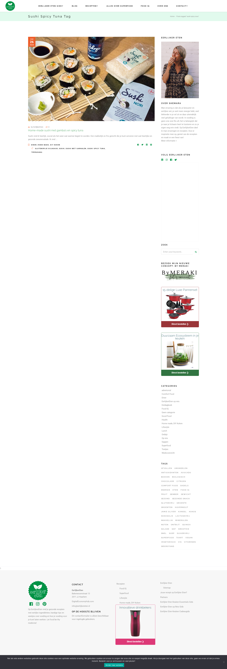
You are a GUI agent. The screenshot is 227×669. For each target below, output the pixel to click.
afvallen (166, 468)
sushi (62, 148)
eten (175, 490)
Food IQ (165, 409)
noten (165, 525)
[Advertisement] (180, 201)
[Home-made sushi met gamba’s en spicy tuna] (91, 79)
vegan (189, 538)
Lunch (164, 431)
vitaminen (190, 542)
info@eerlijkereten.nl (81, 606)
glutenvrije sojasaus (46, 148)
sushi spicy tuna (96, 148)
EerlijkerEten (38, 127)
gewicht (186, 494)
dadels (184, 486)
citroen (181, 481)
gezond (165, 499)
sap (174, 529)
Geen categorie (168, 412)
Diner (34, 145)
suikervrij (183, 533)
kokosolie (167, 516)
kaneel (182, 512)
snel (164, 533)
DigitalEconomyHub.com (83, 601)
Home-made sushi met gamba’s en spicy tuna (55, 130)
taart (179, 538)
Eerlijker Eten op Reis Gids (172, 607)
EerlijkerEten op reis (170, 401)
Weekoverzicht (168, 453)
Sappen (165, 442)
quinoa (186, 525)
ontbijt (175, 525)
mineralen (181, 520)
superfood (167, 538)
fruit (164, 494)
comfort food (169, 486)
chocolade (167, 481)
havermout (181, 507)
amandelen (181, 468)
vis (180, 542)
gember (174, 494)
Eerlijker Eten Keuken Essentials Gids (176, 602)
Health (164, 420)
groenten (167, 507)
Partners (164, 597)
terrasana (36, 152)
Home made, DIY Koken (49, 145)
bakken (165, 477)
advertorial (166, 390)
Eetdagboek (167, 405)
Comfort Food (168, 394)
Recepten (121, 584)
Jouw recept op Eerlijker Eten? (173, 592)
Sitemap (167, 588)
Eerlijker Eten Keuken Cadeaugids (175, 611)
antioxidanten (170, 473)
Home (172, 16)
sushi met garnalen (76, 148)
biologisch (178, 477)
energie (165, 490)
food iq (185, 490)
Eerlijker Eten (166, 583)
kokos (192, 512)
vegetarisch (168, 542)
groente (182, 503)
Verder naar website (114, 665)
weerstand (167, 546)
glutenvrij (167, 503)
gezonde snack (181, 499)
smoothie (183, 529)
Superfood (166, 445)
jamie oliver (168, 512)
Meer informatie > (169, 141)
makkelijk (167, 520)
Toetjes (165, 449)
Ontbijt (164, 434)
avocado (186, 473)
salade (165, 529)
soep (172, 533)
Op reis (165, 438)
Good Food (166, 416)
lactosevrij (183, 516)
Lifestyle (165, 427)
